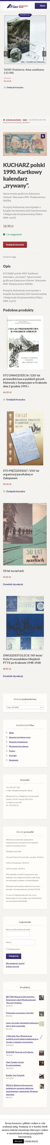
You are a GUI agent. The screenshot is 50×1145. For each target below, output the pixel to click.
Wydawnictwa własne (18, 746)
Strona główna (13, 120)
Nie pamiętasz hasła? (15, 963)
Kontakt (13, 755)
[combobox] (25, 707)
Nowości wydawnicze (18, 742)
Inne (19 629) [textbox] (24, 707)
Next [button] (44, 53)
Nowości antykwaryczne (19, 737)
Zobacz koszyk (12, 966)
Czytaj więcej (31, 1141)
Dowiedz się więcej (13, 584)
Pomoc (12, 751)
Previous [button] (6, 53)
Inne (25, 120)
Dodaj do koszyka (15, 87)
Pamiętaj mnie (14, 949)
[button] (43, 136)
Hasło (8, 942)
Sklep (11, 733)
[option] (25, 52)
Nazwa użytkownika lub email (18, 929)
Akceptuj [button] (18, 1141)
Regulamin (13, 760)
